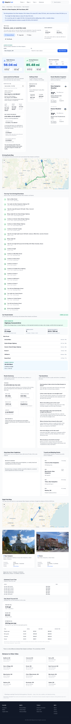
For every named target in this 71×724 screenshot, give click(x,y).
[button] (42, 161)
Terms (55, 709)
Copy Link (21, 35)
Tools (34, 2)
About (55, 707)
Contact (55, 713)
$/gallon (50, 61)
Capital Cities (5, 711)
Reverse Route (10, 35)
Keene (41, 556)
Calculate (58, 67)
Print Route (9, 39)
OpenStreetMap (61, 188)
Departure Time (7, 83)
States (3, 709)
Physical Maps (22, 707)
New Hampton (26, 6)
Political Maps (22, 709)
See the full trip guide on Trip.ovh (23, 694)
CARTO (66, 188)
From (5, 48)
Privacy (55, 711)
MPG (56, 61)
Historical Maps (22, 711)
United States (9, 6)
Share (29, 35)
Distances (41, 2)
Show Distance (62, 50)
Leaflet (55, 188)
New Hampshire (17, 6)
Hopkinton (32, 86)
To (31, 48)
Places (22, 2)
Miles (63, 61)
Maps (28, 2)
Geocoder (39, 709)
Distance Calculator (41, 707)
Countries (4, 707)
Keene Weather (56, 109)
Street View (39, 711)
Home (3, 6)
